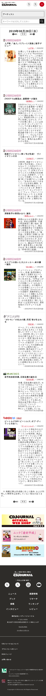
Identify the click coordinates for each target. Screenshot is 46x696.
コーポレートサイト (23, 630)
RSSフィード (7, 654)
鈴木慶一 (30, 267)
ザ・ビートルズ (28, 426)
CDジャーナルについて (10, 644)
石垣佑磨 (30, 379)
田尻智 (31, 324)
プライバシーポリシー (10, 649)
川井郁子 (30, 158)
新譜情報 (33, 593)
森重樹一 (30, 101)
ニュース (12, 593)
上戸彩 (31, 48)
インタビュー (12, 608)
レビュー (33, 608)
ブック (12, 598)
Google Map (23, 626)
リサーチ (33, 598)
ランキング (33, 603)
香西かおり (29, 216)
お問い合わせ (6, 659)
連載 (12, 603)
